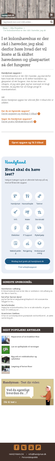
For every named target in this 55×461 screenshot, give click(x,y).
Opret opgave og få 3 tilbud (27, 142)
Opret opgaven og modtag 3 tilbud (19, 113)
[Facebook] (16, 447)
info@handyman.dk (37, 454)
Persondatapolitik (30, 457)
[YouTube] (31, 447)
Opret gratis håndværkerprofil (17, 121)
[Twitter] (23, 447)
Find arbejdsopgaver (27, 267)
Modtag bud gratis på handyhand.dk (27, 261)
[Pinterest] (38, 447)
